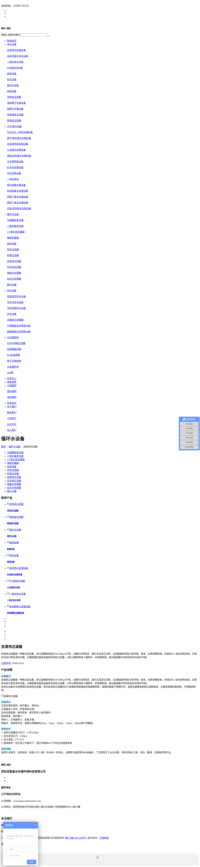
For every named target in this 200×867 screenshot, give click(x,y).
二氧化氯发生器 (15, 226)
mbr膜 (10, 372)
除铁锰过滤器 (14, 120)
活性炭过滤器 (14, 97)
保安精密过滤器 (15, 114)
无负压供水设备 (15, 302)
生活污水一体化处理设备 (20, 132)
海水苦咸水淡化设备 (17, 56)
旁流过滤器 (13, 249)
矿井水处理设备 (15, 167)
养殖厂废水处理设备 (17, 197)
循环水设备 (14, 446)
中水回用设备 (14, 173)
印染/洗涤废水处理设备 (19, 208)
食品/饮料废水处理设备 (19, 155)
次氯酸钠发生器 (15, 220)
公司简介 (11, 418)
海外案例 (11, 397)
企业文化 (11, 424)
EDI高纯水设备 (15, 68)
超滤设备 (11, 73)
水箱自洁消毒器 (15, 320)
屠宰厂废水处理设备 (17, 202)
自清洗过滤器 (14, 261)
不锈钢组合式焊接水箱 (18, 326)
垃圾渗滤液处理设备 (17, 144)
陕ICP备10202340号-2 (76, 838)
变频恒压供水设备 (16, 296)
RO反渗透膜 (13, 355)
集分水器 (11, 284)
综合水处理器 (14, 279)
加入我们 (11, 430)
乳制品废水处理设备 (17, 191)
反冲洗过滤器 (14, 267)
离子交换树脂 (14, 361)
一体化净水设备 (15, 62)
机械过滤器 (13, 255)
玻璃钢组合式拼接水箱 (18, 331)
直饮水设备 (13, 85)
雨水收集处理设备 (16, 185)
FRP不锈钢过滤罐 (16, 343)
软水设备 (11, 79)
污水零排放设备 (15, 161)
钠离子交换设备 (15, 109)
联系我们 (11, 412)
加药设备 (11, 243)
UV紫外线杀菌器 (16, 232)
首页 (3, 446)
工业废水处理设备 (16, 150)
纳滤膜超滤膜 (14, 349)
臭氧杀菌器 (13, 238)
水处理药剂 (13, 367)
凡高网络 (104, 838)
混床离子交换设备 (16, 103)
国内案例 (11, 391)
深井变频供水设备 (16, 308)
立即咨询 (6, 663)
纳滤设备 (11, 91)
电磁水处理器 (14, 273)
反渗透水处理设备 (16, 50)
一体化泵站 (13, 179)
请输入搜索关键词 (10, 35)
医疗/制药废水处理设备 (19, 138)
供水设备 (11, 314)
